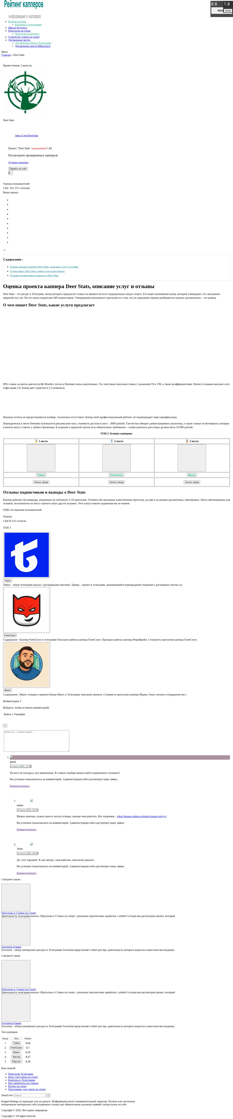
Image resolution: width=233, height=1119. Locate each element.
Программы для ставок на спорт (27, 1089)
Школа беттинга (17, 27)
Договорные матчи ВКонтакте (32, 46)
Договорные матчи (19, 40)
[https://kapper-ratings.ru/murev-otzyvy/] (192, 457)
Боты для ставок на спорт (23, 1077)
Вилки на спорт (17, 1086)
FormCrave (116, 475)
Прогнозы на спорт (19, 30)
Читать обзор (41, 482)
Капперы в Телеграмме (21, 1080)
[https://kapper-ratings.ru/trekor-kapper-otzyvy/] (41, 457)
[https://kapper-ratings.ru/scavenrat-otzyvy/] (15, 931)
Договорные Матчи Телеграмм (33, 43)
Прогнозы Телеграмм (20, 1073)
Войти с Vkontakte (14, 714)
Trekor (41, 475)
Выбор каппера (17, 21)
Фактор (16, 1057)
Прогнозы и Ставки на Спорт (18, 912)
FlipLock (16, 1061)
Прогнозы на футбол (27, 33)
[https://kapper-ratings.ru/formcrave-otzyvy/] (116, 457)
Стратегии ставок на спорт (24, 36)
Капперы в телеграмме (28, 24)
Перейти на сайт (18, 168)
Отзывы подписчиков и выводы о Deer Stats (34, 275)
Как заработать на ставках (23, 1083)
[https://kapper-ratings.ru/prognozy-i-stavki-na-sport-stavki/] (15, 897)
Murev (191, 475)
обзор (221, 10)
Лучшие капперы (18, 162)
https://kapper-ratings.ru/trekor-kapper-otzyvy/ (142, 816)
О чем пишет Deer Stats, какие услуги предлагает (37, 271)
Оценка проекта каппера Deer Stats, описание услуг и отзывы (44, 266)
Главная (6, 54)
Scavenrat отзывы (11, 946)
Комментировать (20, 786)
